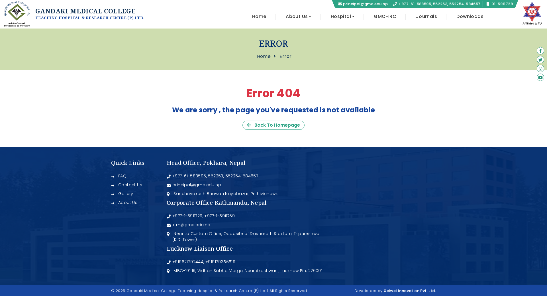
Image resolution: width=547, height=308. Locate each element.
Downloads (469, 16)
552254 (233, 176)
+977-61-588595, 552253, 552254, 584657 (439, 4)
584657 (250, 176)
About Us (127, 202)
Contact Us (130, 185)
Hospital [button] (341, 16)
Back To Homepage (275, 125)
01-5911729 (502, 4)
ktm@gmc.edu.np (191, 225)
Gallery (125, 193)
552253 (215, 176)
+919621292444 (187, 262)
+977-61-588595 (189, 176)
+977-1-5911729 (187, 216)
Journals (426, 16)
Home (259, 16)
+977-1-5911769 (219, 216)
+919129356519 (220, 262)
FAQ (122, 176)
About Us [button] (297, 16)
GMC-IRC (385, 16)
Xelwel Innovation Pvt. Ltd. (410, 290)
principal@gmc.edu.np (365, 4)
